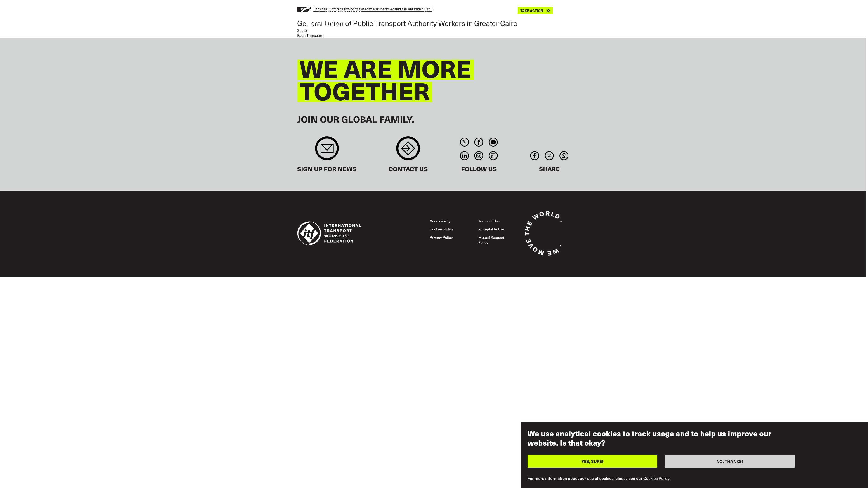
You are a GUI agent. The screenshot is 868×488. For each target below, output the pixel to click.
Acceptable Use (491, 229)
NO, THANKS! (729, 461)
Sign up (327, 150)
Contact (408, 150)
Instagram (479, 155)
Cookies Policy (442, 229)
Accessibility (440, 220)
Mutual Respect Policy (491, 240)
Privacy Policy (441, 237)
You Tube (493, 142)
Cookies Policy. (656, 478)
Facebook (479, 142)
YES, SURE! (592, 461)
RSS (493, 155)
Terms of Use (489, 220)
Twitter (464, 142)
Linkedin (464, 155)
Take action (531, 10)
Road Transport (309, 35)
